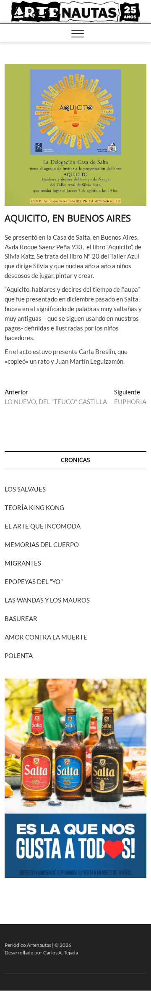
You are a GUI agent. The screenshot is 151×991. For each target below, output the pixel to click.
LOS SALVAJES (25, 489)
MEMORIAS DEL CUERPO (42, 544)
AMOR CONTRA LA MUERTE (46, 637)
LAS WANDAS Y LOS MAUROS (47, 600)
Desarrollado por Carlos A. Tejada (41, 952)
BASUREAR (21, 618)
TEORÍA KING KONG (34, 507)
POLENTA (19, 655)
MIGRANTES (23, 563)
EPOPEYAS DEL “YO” (33, 581)
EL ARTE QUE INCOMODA (43, 526)
